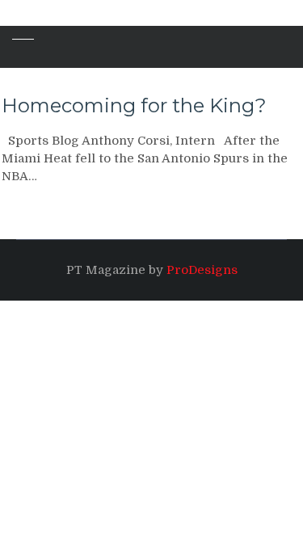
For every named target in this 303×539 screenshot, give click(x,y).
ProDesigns (202, 270)
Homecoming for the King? (134, 105)
